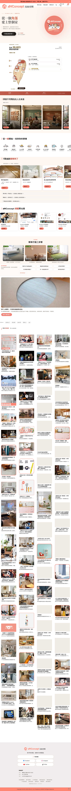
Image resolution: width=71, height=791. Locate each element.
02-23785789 (25, 774)
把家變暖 (13, 322)
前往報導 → (4, 228)
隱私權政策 (48, 781)
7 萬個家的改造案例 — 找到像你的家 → (11, 201)
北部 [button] (20, 65)
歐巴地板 (39, 5)
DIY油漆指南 (24, 781)
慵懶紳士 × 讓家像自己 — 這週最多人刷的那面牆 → (14, 197)
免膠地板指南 (49, 779)
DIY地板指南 (35, 779)
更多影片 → (4, 187)
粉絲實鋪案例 (21, 779)
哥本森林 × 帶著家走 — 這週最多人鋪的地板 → (13, 193)
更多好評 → (47, 186)
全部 (29, 322)
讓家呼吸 (19, 322)
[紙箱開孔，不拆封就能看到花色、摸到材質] (35, 292)
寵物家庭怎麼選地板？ (44, 266)
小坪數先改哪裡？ (61, 266)
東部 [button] (23, 72)
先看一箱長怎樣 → (7, 314)
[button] (20, 62)
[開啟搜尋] (56, 5)
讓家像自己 (8, 322)
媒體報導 (52, 5)
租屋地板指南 (42, 779)
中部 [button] (16, 70)
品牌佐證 (37, 781)
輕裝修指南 (31, 781)
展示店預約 (28, 779)
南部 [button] (14, 81)
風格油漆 (45, 5)
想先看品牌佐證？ (61, 269)
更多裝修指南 (22, 272)
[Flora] (69, 789)
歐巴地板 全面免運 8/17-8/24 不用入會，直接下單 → (34, 1)
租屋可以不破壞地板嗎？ (27, 266)
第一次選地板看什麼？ (44, 269)
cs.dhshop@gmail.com (27, 776)
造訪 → (22, 228)
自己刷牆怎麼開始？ (27, 269)
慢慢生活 (24, 322)
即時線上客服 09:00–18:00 (27, 772)
